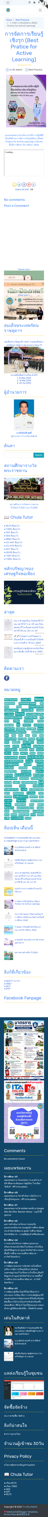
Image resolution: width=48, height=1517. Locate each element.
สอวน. (7, 815)
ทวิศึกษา (40, 739)
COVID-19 (26, 699)
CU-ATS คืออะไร (14, 546)
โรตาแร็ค (8, 797)
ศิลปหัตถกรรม (20, 805)
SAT (8, 1492)
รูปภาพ (7, 793)
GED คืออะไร (12, 536)
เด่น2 (13, 736)
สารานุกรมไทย (13, 1434)
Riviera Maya (10, 1514)
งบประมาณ (38, 725)
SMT (41, 703)
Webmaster (12, 1512)
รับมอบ (22, 786)
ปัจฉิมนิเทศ (23, 768)
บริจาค (8, 753)
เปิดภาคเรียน (38, 768)
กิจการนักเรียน (31, 718)
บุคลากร (24, 753)
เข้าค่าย (40, 721)
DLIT (8, 986)
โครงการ (27, 725)
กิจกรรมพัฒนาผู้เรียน (34, 714)
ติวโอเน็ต (31, 739)
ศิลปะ (32, 805)
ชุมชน (40, 728)
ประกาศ (22, 757)
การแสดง (40, 710)
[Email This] (14, 185)
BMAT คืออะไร (13, 539)
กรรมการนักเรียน (36, 707)
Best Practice (22, 20)
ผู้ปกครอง (9, 775)
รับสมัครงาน (38, 786)
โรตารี (41, 793)
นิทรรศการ (23, 750)
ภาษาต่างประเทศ (37, 778)
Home (9, 20)
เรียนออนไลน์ (18, 793)
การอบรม (9, 714)
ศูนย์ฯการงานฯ (13, 981)
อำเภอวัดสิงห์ (17, 818)
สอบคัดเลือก (38, 811)
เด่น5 (35, 736)
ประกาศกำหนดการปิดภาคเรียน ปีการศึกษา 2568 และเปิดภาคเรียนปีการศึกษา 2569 (29, 917)
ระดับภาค (8, 786)
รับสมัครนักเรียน (11, 789)
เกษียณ (16, 721)
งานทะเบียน (9, 729)
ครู (18, 724)
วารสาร (8, 800)
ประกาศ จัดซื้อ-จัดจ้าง (14, 1416)
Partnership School (27, 703)
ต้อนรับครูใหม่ (10, 739)
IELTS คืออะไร (13, 526)
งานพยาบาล (20, 729)
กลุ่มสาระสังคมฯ (11, 710)
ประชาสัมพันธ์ (35, 757)
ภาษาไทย (8, 783)
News (39, 699)
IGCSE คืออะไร (13, 552)
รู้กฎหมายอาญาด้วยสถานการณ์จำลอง (24, 318)
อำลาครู (28, 818)
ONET (9, 983)
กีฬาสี (7, 721)
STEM (7, 707)
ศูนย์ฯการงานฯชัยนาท (25, 808)
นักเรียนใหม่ (38, 746)
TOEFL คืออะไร (13, 559)
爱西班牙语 (24, 1514)
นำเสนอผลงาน (11, 750)
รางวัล (24, 789)
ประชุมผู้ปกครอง (11, 764)
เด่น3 (21, 736)
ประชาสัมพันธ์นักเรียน (14, 761)
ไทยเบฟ (40, 742)
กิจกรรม (19, 713)
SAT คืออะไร (12, 532)
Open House (10, 703)
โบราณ (32, 753)
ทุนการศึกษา (28, 742)
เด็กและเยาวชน (37, 732)
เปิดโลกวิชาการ (10, 771)
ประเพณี (27, 764)
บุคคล (15, 753)
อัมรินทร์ (40, 815)
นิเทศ (32, 750)
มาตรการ (16, 783)
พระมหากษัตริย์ (11, 778)
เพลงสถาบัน (24, 778)
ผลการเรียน (26, 771)
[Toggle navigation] (8, 2)
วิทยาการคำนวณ (37, 801)
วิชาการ (21, 800)
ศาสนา (8, 804)
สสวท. (7, 811)
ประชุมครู (39, 761)
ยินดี (41, 782)
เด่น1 (7, 735)
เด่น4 (27, 736)
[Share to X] (19, 185)
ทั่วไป (7, 742)
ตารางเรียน (22, 739)
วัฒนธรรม (33, 797)
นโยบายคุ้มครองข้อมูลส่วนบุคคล (19, 1465)
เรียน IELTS (11, 1483)
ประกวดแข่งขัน (11, 757)
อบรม (33, 814)
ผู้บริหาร (39, 771)
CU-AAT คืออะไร (14, 542)
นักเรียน (26, 746)
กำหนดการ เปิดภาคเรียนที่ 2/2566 (24, 292)
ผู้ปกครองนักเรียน (23, 775)
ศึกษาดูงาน (9, 808)
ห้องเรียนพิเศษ (24, 815)
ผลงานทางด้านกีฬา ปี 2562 (26, 952)
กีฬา (41, 718)
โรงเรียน (31, 793)
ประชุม (29, 761)
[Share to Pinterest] (29, 185)
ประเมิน (40, 764)
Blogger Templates (28, 1512)
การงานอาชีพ (27, 710)
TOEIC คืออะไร (13, 529)
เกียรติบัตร (28, 721)
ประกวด (40, 753)
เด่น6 (41, 736)
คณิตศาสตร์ (9, 725)
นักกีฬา (16, 746)
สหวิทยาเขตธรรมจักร (21, 811)
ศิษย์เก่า (40, 805)
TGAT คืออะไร (13, 555)
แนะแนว (39, 750)
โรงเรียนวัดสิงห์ (30, 1507)
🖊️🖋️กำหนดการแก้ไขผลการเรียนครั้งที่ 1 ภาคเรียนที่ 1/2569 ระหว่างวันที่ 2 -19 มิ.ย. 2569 (28, 639)
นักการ (7, 746)
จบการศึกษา (31, 729)
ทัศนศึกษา (16, 742)
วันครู (41, 797)
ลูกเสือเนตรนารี (20, 796)
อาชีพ (7, 818)
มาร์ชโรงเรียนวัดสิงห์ (29, 783)
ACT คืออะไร (12, 549)
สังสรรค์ (14, 815)
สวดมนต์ (40, 808)
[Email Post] (31, 189)
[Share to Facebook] (24, 185)
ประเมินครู (9, 768)
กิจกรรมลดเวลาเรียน (13, 718)
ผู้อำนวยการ (38, 775)
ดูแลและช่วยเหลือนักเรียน (15, 732)
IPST (8, 989)
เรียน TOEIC (11, 1486)
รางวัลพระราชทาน (36, 790)
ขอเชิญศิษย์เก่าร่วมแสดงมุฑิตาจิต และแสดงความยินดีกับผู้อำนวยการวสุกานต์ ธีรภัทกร (29, 1331)
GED (8, 1489)
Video (19, 707)
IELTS (8, 1494)
